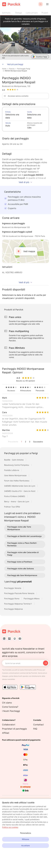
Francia (12, 69)
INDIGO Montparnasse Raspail (16, 71)
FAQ (35, 728)
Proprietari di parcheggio (14, 728)
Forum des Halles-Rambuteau (17, 481)
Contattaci (38, 724)
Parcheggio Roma (12, 598)
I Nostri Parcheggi (11, 711)
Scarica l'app (41, 57)
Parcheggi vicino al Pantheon (19, 562)
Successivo (38, 442)
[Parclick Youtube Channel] (20, 639)
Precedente (13, 442)
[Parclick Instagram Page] (4, 639)
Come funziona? (10, 707)
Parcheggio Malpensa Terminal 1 (18, 604)
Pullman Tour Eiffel (12, 507)
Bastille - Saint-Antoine (14, 460)
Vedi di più (24, 182)
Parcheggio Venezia (13, 588)
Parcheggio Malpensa (13, 609)
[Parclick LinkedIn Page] (9, 639)
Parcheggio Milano (32, 598)
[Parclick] (11, 4)
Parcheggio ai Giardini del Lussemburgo (24, 536)
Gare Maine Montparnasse (15, 475)
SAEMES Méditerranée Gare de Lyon (20, 486)
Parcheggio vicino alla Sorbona (20, 568)
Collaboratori (8, 724)
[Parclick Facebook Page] (15, 639)
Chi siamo (7, 702)
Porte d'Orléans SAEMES (15, 496)
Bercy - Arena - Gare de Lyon (17, 501)
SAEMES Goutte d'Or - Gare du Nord (20, 491)
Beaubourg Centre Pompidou (17, 465)
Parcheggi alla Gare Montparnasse (22, 575)
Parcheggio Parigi (23, 69)
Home (4, 69)
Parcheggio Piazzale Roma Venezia (19, 593)
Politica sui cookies (10, 827)
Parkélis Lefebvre (12, 470)
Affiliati (5, 733)
